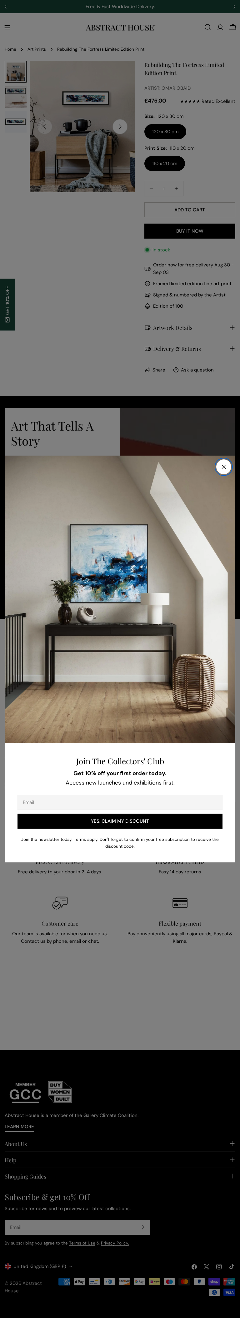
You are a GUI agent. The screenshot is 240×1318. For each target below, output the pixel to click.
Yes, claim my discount (120, 821)
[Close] (223, 466)
